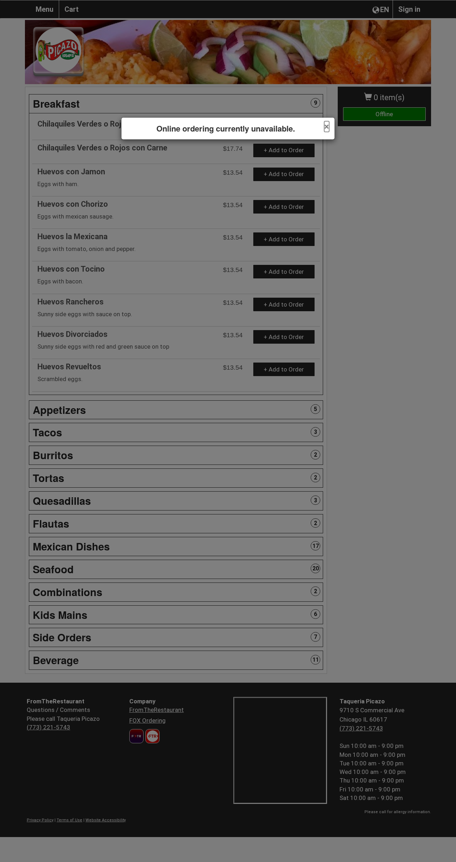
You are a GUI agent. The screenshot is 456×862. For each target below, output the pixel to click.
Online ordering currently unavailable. (225, 128)
